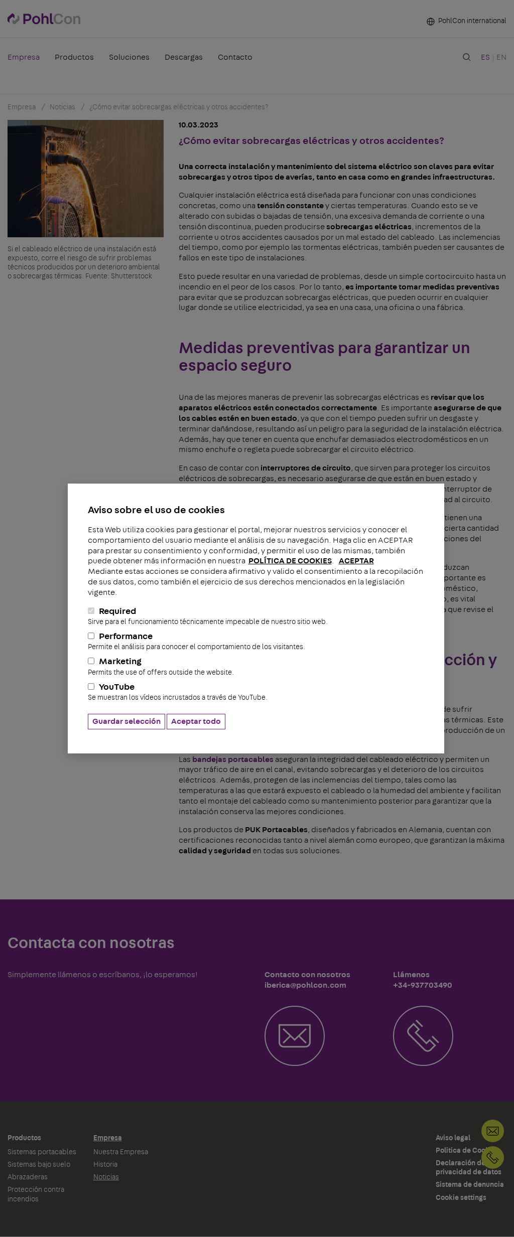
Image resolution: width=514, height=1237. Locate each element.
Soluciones (129, 57)
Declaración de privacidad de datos (468, 1168)
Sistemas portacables (42, 1152)
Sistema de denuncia (470, 1184)
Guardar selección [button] (126, 721)
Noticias (106, 1177)
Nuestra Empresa (120, 1152)
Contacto (235, 57)
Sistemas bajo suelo (39, 1164)
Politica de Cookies (467, 1150)
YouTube (178, 692)
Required (208, 616)
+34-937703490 (492, 1157)
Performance (196, 641)
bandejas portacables (233, 759)
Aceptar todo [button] (196, 721)
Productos (74, 57)
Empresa (24, 57)
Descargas (184, 57)
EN (501, 57)
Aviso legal (453, 1138)
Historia (105, 1164)
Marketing (161, 666)
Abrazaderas (28, 1177)
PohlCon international (471, 21)
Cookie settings (461, 1197)
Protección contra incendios (36, 1194)
